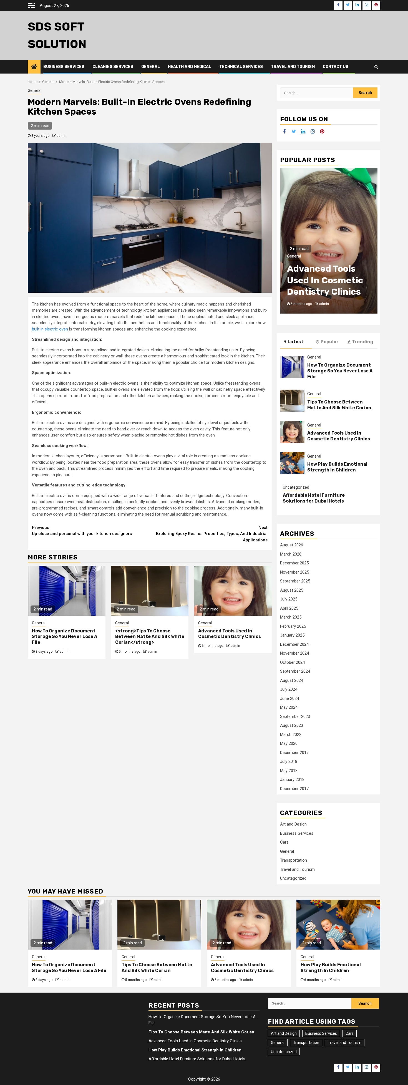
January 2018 (292, 779)
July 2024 (288, 689)
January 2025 (292, 635)
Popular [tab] (330, 341)
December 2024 (294, 644)
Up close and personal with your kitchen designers (82, 530)
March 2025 (290, 617)
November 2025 (294, 571)
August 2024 (291, 680)
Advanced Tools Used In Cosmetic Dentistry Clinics (229, 633)
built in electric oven (50, 329)
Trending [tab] (362, 341)
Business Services (63, 66)
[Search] (376, 67)
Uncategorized (296, 487)
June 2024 (289, 698)
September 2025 (295, 581)
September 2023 (295, 716)
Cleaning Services (112, 66)
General (150, 66)
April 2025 (289, 607)
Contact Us (335, 66)
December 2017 (294, 788)
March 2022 (290, 734)
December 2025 (294, 563)
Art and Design (293, 824)
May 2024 (289, 707)
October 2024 (292, 662)
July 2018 (288, 761)
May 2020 (289, 743)
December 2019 (294, 752)
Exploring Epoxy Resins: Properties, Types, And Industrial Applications (212, 533)
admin (61, 136)
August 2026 (291, 544)
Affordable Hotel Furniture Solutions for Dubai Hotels (314, 498)
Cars (284, 842)
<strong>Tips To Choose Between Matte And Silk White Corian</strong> (149, 636)
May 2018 (289, 770)
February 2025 (293, 626)
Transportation (293, 860)
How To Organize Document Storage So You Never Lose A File (64, 636)
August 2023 (291, 725)
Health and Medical (189, 66)
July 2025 (288, 599)
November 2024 (294, 653)
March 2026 (290, 553)
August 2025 (291, 589)
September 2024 (295, 671)
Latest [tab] (295, 341)
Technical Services (241, 66)
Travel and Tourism (293, 66)
